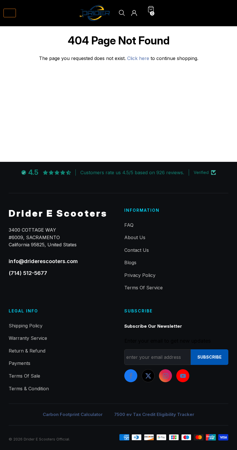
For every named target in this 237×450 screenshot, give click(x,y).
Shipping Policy (25, 326)
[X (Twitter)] (148, 375)
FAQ (129, 225)
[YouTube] (182, 375)
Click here (139, 58)
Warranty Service (28, 338)
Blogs (130, 262)
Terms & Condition (29, 388)
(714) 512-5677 (28, 273)
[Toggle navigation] (9, 13)
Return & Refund (27, 351)
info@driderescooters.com (43, 261)
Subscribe (209, 357)
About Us (134, 237)
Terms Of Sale (24, 376)
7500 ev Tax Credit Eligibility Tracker (154, 414)
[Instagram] (165, 375)
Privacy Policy (139, 275)
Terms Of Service (143, 287)
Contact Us (136, 250)
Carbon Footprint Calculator (73, 414)
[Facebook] (130, 375)
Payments (19, 363)
